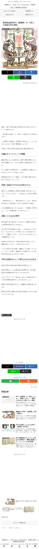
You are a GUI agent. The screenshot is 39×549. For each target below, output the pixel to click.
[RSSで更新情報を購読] (29, 381)
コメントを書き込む (19, 522)
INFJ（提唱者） (7, 315)
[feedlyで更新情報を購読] (10, 381)
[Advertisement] (19, 104)
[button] (25, 77)
